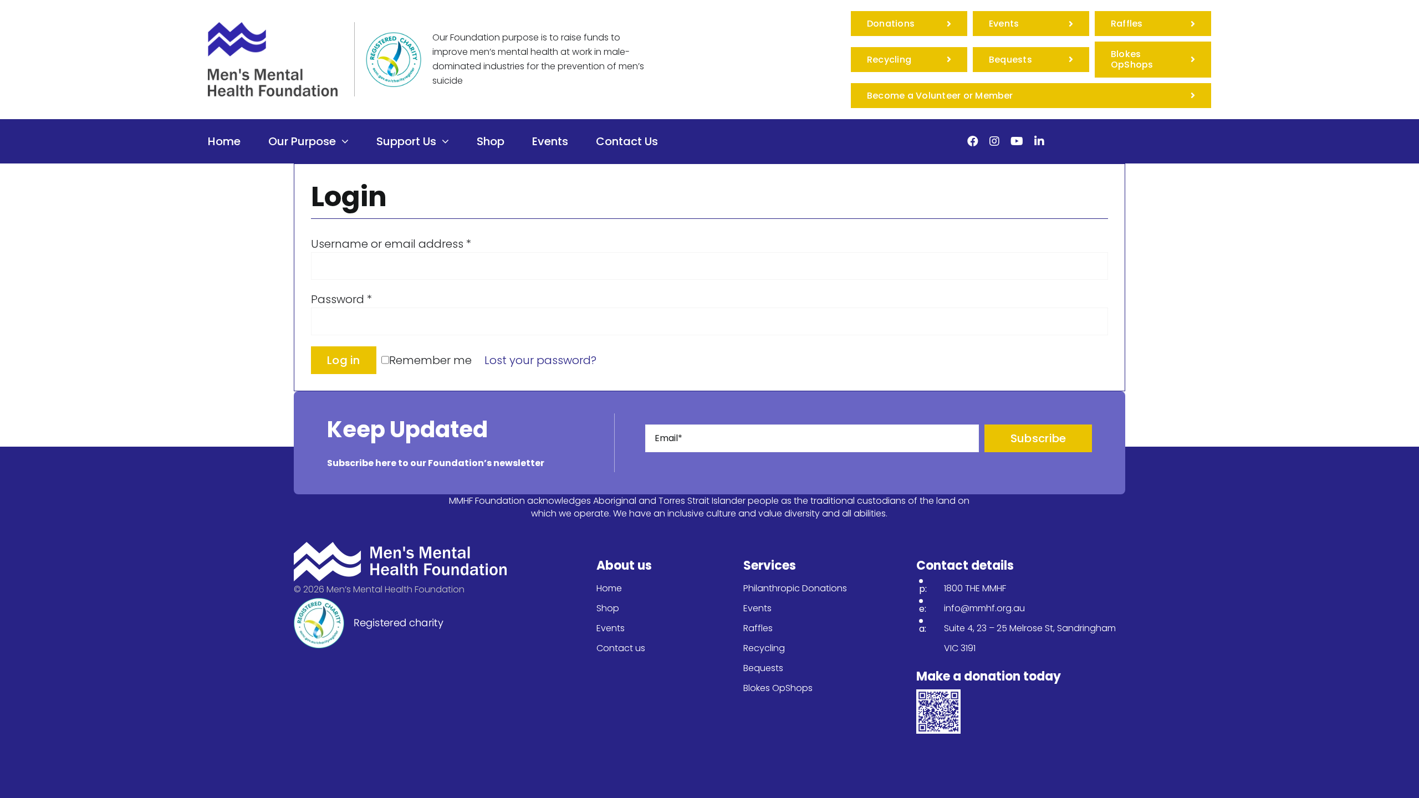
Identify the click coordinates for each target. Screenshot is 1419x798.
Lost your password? (540, 360)
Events (610, 628)
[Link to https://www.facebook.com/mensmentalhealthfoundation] (972, 141)
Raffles (758, 628)
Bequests (763, 668)
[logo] (273, 27)
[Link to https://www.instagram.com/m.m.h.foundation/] (994, 141)
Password (341, 299)
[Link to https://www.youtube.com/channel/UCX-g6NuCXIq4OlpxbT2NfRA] (1016, 141)
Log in (343, 360)
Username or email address (391, 244)
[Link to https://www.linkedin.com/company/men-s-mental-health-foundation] (1039, 141)
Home (609, 588)
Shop (607, 608)
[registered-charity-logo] (393, 37)
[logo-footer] (400, 547)
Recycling (764, 648)
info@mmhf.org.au (984, 608)
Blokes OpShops (778, 688)
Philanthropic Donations (795, 588)
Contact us (620, 648)
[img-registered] (368, 603)
